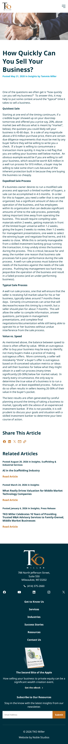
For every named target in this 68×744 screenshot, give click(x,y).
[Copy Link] (25, 441)
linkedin (34, 592)
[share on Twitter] (14, 441)
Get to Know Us (34, 601)
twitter (63, 592)
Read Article (10, 476)
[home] (7, 6)
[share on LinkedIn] (9, 441)
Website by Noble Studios (34, 737)
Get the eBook (32, 687)
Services (34, 609)
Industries (34, 617)
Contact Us (34, 639)
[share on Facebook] (4, 441)
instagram (49, 592)
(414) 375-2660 (35, 586)
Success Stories (34, 624)
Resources (34, 632)
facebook (4, 592)
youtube (19, 592)
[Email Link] (20, 441)
